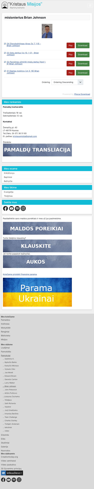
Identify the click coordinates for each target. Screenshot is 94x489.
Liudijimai (5, 347)
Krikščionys (9, 173)
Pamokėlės (6, 351)
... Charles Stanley (10, 420)
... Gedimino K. (8, 359)
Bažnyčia (8, 181)
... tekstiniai (7, 427)
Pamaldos (5, 320)
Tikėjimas (8, 196)
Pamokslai (5, 355)
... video (6, 431)
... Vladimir (7, 407)
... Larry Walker (9, 383)
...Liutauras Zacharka (11, 396)
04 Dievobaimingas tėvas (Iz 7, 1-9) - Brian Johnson (24, 44)
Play (71, 45)
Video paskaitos (8, 464)
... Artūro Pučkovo (10, 393)
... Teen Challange (10, 417)
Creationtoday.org (9, 457)
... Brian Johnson (9, 386)
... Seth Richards (9, 403)
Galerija (4, 446)
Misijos (4, 339)
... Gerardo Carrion (10, 379)
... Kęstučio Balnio (10, 362)
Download (82, 45)
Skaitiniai (5, 442)
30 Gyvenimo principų (11, 468)
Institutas (5, 324)
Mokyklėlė (5, 327)
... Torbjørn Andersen (11, 424)
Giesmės (5, 435)
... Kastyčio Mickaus (11, 366)
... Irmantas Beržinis (10, 414)
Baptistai (8, 177)
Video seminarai (8, 460)
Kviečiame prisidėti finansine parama (20, 274)
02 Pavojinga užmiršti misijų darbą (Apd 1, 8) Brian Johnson (26, 63)
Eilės (3, 439)
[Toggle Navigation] (90, 5)
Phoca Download (82, 94)
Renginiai (5, 331)
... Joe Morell (8, 372)
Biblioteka (5, 335)
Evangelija (8, 192)
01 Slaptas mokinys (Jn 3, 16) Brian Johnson (23, 72)
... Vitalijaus (7, 400)
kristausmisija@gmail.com (25, 136)
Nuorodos (5, 450)
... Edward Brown (9, 376)
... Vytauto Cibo (9, 369)
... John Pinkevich (10, 390)
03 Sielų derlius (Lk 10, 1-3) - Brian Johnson (23, 54)
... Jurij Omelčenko (10, 410)
